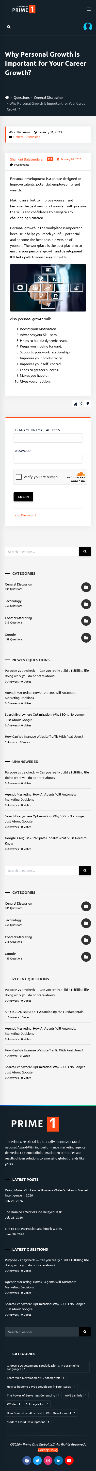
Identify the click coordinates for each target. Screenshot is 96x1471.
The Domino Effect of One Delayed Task (33, 1212)
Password (22, 451)
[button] (86, 27)
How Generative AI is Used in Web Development (41, 1413)
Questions (22, 97)
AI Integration (37, 1404)
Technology (13, 601)
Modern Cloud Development (28, 1422)
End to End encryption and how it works (33, 1228)
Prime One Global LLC (38, 1444)
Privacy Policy (48, 1450)
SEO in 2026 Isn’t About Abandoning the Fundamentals (44, 1012)
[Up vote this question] (75, 403)
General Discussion (48, 97)
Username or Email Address (37, 430)
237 (50, 159)
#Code (13, 1404)
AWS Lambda (76, 1395)
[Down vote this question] (87, 403)
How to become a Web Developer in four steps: (41, 1386)
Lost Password (25, 515)
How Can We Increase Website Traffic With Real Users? (44, 736)
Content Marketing (18, 618)
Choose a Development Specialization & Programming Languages (43, 1367)
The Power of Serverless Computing (33, 1395)
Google (10, 634)
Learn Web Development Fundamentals (35, 1378)
